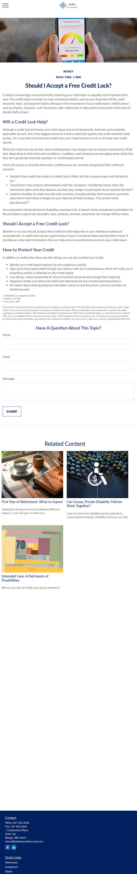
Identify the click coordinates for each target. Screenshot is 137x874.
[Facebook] (7, 847)
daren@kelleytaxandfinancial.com (24, 841)
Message (8, 379)
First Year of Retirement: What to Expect (32, 502)
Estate (8, 871)
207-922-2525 (21, 822)
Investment (11, 867)
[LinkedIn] (13, 847)
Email (6, 357)
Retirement (11, 862)
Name (6, 335)
